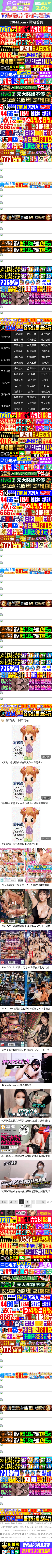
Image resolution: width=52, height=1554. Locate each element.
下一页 (41, 1202)
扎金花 (31, 374)
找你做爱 (45, 357)
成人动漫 (45, 339)
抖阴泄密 (45, 397)
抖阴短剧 (31, 409)
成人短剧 (45, 403)
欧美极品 (31, 339)
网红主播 (31, 334)
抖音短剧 (18, 380)
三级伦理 (18, 345)
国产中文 (18, 403)
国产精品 (18, 334)
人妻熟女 (18, 351)
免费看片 (18, 391)
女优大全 (31, 386)
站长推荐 (5, 360)
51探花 (45, 380)
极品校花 (18, 409)
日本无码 (45, 334)
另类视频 (45, 351)
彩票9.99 (18, 374)
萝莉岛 (45, 386)
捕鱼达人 (18, 368)
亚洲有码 (18, 339)
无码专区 (5, 394)
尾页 (28, 1206)
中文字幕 (31, 345)
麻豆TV (32, 380)
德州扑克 (45, 368)
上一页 (13, 1202)
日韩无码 (45, 409)
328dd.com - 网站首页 (26, 22)
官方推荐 (5, 371)
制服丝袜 (31, 351)
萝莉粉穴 (31, 397)
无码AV (6, 383)
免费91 (31, 391)
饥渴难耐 (31, 357)
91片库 (18, 386)
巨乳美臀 (45, 345)
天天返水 (45, 374)
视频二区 (5, 348)
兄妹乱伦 (31, 403)
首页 (4, 1202)
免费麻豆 (18, 397)
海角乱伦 (45, 391)
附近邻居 (18, 357)
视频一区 (5, 337)
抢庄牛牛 (31, 368)
